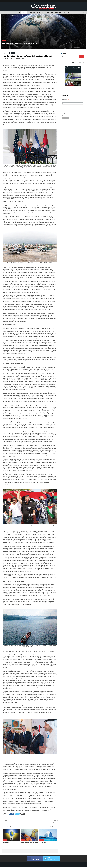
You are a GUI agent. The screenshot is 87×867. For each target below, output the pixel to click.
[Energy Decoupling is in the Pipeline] (29, 835)
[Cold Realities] (48, 835)
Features (24, 12)
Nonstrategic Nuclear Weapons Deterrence (11, 822)
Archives (47, 12)
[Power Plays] (11, 835)
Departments (31, 12)
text (63, 115)
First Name (64, 103)
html (64, 113)
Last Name (64, 107)
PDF (72, 87)
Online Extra (40, 12)
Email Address (65, 99)
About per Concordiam (56, 12)
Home (19, 12)
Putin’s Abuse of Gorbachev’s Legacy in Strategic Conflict (46, 822)
